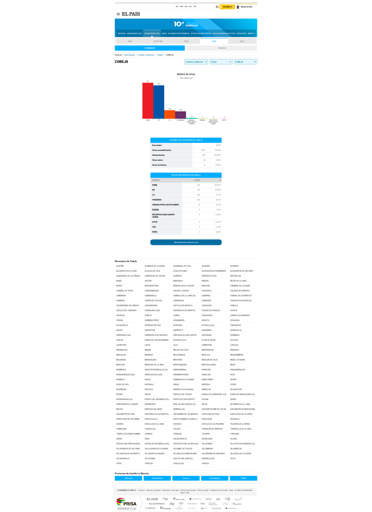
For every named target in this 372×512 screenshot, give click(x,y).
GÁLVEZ (119, 330)
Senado (222, 48)
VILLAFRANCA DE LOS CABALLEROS (129, 449)
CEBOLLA (234, 305)
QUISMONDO (150, 404)
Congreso (150, 48)
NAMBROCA (121, 370)
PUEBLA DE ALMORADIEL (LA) (214, 394)
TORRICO (148, 434)
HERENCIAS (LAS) (123, 335)
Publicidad (166, 490)
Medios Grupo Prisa (126, 508)
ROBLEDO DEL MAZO (153, 409)
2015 (214, 41)
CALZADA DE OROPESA (240, 291)
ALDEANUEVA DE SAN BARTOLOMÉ (243, 271)
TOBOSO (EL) (150, 429)
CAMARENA (121, 296)
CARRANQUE (178, 300)
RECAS (204, 404)
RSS (187, 493)
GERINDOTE (178, 330)
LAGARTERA (121, 345)
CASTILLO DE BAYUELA (182, 305)
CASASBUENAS (151, 305)
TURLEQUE (234, 434)
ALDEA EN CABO (180, 271)
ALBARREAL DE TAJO (182, 266)
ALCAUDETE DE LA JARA (126, 271)
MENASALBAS (151, 360)
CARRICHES (206, 300)
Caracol (237, 499)
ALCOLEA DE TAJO (152, 271)
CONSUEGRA (207, 315)
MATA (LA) (206, 355)
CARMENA (120, 300)
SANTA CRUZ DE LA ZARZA (241, 414)
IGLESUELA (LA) (179, 340)
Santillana (179, 499)
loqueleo (216, 508)
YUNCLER (149, 463)
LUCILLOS (234, 345)
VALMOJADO (207, 439)
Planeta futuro (224, 503)
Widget (251, 34)
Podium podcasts (179, 508)
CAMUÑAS (206, 296)
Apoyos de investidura (201, 34)
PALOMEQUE (121, 389)
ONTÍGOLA (149, 384)
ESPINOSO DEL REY (153, 325)
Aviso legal (175, 490)
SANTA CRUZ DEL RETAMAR (127, 419)
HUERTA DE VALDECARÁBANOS (157, 340)
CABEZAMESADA (152, 291)
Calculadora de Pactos (224, 34)
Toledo (244, 478)
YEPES (119, 463)
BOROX (119, 286)
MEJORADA (121, 360)
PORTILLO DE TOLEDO (182, 394)
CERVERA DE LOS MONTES (184, 310)
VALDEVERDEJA (180, 439)
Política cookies (203, 490)
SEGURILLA (234, 419)
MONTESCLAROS (209, 365)
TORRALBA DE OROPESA (212, 429)
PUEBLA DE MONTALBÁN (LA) (242, 394)
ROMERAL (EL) (179, 409)
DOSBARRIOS (179, 320)
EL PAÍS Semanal (213, 503)
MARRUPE (149, 355)
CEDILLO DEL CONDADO (126, 310)
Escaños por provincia (178, 34)
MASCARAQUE (179, 355)
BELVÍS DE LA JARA (238, 281)
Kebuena (234, 503)
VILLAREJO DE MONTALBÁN (185, 453)
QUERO (233, 399)
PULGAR (205, 399)
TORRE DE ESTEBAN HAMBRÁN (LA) (129, 434)
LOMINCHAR (207, 345)
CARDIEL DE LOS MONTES (241, 296)
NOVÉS (148, 379)
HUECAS (119, 340)
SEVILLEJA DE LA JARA (154, 424)
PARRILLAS (206, 389)
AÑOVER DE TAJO (209, 276)
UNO (172, 503)
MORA (232, 365)
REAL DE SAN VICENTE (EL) (184, 404)
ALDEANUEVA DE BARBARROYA (214, 271)
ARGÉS (119, 281)
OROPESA (206, 384)
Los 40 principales (166, 499)
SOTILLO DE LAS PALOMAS (213, 424)
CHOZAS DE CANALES (211, 310)
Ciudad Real (157, 478)
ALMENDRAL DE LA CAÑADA (128, 276)
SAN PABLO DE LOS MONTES (157, 414)
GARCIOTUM (150, 330)
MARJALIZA (121, 355)
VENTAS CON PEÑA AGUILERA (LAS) (129, 444)
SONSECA (177, 424)
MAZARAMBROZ (236, 355)
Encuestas (241, 34)
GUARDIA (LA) (236, 330)
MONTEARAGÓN (180, 365)
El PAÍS (152, 499)
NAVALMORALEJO (237, 370)
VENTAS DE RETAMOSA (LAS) (157, 444)
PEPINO (119, 394)
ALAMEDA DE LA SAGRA (155, 266)
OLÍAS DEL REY (122, 384)
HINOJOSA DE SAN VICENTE (185, 335)
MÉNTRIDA (177, 360)
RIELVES (119, 409)
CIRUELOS (120, 315)
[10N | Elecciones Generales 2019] (186, 24)
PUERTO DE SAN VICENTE (184, 399)
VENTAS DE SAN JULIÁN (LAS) (185, 444)
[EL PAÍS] (131, 13)
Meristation (230, 508)
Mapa (164, 34)
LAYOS (147, 345)
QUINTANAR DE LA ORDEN (127, 404)
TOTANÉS (206, 434)
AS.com (217, 499)
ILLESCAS (234, 340)
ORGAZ (176, 384)
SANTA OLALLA (151, 419)
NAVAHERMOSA (179, 370)
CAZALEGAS (207, 305)
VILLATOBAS (150, 458)
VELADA (233, 439)
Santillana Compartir (195, 499)
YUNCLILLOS (178, 463)
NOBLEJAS (206, 375)
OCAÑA (233, 379)
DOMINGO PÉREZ (152, 320)
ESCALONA (234, 320)
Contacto (141, 490)
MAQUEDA (234, 350)
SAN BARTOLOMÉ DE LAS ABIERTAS (214, 409)
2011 (242, 41)
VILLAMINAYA (207, 449)
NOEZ (232, 375)
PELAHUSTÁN (236, 389)
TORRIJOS (177, 434)
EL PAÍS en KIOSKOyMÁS (243, 490)
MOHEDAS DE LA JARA (154, 365)
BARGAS (205, 281)
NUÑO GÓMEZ (207, 379)
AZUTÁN (148, 281)
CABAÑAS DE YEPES (124, 291)
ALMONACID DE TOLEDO (155, 276)
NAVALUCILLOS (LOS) (153, 375)
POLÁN (148, 394)
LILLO (175, 345)
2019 (130, 41)
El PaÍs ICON (191, 508)
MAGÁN (148, 350)
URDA (147, 439)
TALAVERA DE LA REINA (240, 424)
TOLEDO (176, 429)
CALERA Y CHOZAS (181, 291)
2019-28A (158, 41)
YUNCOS (205, 463)
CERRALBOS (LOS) (152, 310)
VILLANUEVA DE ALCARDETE (128, 453)
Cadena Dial (202, 503)
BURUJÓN (206, 286)
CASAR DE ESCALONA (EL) (241, 300)
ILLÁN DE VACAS (208, 340)
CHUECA (233, 310)
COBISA (176, 315)
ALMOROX (177, 276)
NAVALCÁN (206, 370)
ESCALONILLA (122, 325)
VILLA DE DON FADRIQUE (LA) (242, 444)
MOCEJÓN (120, 365)
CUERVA (119, 320)
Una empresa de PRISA (126, 501)
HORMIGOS (234, 335)
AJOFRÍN (120, 266)
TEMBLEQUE (121, 429)
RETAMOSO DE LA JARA (240, 404)
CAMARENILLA (151, 296)
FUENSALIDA (235, 325)
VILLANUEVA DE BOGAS (154, 453)
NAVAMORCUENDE (181, 375)
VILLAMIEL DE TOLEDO (182, 449)
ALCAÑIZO (234, 266)
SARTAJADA (207, 419)
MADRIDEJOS (122, 350)
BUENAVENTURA (152, 286)
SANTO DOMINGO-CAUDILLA (185, 419)
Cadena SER (207, 499)
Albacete (128, 478)
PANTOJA (149, 389)
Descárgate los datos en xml (186, 242)
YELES (233, 458)
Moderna (164, 508)
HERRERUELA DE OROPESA (156, 335)
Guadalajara (215, 478)
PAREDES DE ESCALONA (183, 389)
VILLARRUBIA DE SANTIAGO (213, 453)
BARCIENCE (178, 281)
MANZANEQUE (208, 350)
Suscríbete (227, 7)
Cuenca (186, 478)
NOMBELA (120, 379)
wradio (180, 503)
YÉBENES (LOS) (208, 458)
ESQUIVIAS (177, 325)
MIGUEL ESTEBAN (237, 360)
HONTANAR (206, 335)
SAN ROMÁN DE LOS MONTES (185, 414)
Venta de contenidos (153, 490)
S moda (203, 508)
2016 (186, 41)
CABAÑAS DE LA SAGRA (240, 286)
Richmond (150, 508)
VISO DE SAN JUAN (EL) (183, 458)
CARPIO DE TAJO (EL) (153, 300)
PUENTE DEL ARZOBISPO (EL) (157, 399)
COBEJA (148, 315)
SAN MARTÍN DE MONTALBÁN (242, 409)
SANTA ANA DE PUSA (210, 414)
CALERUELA (207, 291)
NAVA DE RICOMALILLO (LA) (156, 370)
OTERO (233, 384)
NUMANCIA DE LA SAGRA (183, 379)
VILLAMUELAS (236, 449)
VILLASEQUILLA (122, 458)
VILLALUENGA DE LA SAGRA (156, 449)
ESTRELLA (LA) (208, 325)
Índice (182, 493)
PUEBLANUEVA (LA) (124, 399)
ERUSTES (206, 320)
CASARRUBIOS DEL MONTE (127, 305)
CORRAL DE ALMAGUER (240, 315)
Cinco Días (191, 503)
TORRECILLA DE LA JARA (240, 429)
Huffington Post (156, 503)
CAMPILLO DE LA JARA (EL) (184, 296)
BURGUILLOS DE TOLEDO (183, 286)
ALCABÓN (206, 266)
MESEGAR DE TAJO (210, 360)
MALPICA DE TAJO (180, 350)
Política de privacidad (188, 490)
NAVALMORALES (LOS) (125, 375)
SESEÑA (119, 424)
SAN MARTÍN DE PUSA (125, 414)
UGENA (119, 439)
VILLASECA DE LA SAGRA (240, 453)
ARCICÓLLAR (235, 276)
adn (226, 499)
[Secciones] (118, 13)
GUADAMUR (206, 330)
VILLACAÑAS (207, 444)
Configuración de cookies (219, 490)
